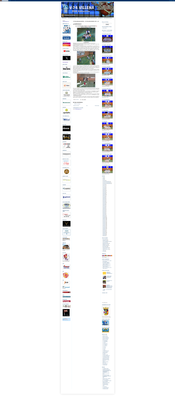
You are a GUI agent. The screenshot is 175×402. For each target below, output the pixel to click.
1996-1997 (104, 205)
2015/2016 (104, 224)
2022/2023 (104, 231)
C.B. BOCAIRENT (105, 343)
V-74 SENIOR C (105, 386)
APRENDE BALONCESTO (106, 369)
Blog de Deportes (66, 320)
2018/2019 (77, 99)
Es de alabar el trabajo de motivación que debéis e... (106, 262)
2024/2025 (104, 233)
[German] (105, 256)
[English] (102, 256)
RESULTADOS (105, 246)
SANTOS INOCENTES (106, 247)
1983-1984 (104, 192)
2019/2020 (104, 228)
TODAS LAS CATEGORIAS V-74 (107, 31)
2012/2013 (104, 221)
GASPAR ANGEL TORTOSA (106, 378)
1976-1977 (104, 185)
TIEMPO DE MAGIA (105, 384)
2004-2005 (104, 213)
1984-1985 (104, 193)
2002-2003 (104, 211)
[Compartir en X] (83, 99)
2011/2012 (104, 220)
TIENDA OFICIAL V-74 (106, 248)
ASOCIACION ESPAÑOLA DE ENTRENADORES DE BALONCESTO (107, 371)
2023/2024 (104, 232)
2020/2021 (104, 229)
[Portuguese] (108, 256)
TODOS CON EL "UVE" (106, 249)
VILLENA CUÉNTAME (106, 387)
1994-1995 (104, 203)
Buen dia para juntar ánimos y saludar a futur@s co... (107, 266)
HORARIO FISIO (105, 240)
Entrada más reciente (76, 105)
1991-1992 (104, 200)
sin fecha (104, 251)
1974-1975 (104, 180)
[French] (104, 256)
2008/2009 (104, 217)
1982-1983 (104, 191)
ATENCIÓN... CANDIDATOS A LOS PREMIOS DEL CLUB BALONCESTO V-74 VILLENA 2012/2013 (109, 286)
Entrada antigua (97, 105)
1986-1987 (104, 195)
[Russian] (110, 256)
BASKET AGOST (105, 335)
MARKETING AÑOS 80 (106, 243)
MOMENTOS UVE (105, 244)
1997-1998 (104, 206)
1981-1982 (104, 190)
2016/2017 (104, 225)
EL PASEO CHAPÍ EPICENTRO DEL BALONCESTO (108, 277)
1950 (103, 177)
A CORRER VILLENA (105, 368)
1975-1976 (104, 184)
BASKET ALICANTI (105, 336)
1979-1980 (104, 188)
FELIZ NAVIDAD (105, 239)
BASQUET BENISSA (105, 338)
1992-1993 (104, 201)
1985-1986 (104, 194)
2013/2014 (104, 222)
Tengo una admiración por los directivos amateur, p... (106, 264)
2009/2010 (104, 218)
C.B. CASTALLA (105, 345)
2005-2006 (104, 214)
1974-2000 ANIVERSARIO (106, 181)
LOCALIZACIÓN (105, 242)
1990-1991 (104, 199)
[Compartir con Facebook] (84, 99)
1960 (103, 178)
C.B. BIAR (104, 342)
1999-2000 (104, 208)
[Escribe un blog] (82, 99)
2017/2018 (104, 226)
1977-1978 (104, 186)
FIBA (103, 377)
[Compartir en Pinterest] (85, 99)
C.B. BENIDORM (105, 340)
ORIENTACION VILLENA (106, 382)
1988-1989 (104, 197)
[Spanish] (111, 256)
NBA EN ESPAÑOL (105, 381)
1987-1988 (104, 196)
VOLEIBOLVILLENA (105, 388)
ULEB (103, 385)
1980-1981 (104, 189)
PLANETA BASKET (105, 383)
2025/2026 (104, 234)
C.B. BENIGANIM (105, 341)
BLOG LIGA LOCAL (105, 339)
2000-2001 (104, 209)
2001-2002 (104, 210)
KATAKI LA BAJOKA (105, 379)
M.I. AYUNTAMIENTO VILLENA (107, 380)
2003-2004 (104, 212)
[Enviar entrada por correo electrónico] (80, 99)
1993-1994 (104, 202)
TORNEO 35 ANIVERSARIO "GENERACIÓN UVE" (109, 273)
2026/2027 (104, 235)
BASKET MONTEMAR (106, 337)
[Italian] (107, 256)
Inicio (87, 105)
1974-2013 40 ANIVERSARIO (107, 182)
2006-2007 (104, 215)
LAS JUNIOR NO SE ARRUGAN (109, 281)
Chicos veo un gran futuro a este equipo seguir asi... (107, 268)
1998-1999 (104, 207)
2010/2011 (104, 219)
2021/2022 (104, 230)
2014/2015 (104, 223)
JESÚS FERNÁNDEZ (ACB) (106, 241)
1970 (103, 179)
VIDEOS (104, 250)
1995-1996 (104, 204)
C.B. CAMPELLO (105, 344)
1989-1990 (104, 198)
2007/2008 (104, 216)
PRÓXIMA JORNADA (105, 245)
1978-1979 (104, 187)
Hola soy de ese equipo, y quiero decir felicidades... (107, 261)
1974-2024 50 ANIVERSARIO (107, 183)
